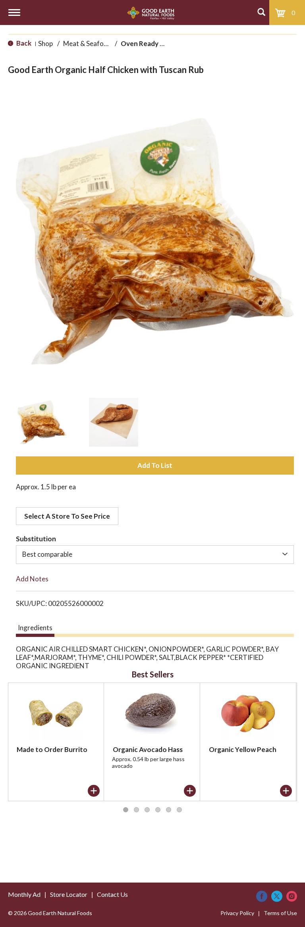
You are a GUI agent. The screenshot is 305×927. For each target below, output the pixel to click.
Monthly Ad (24, 894)
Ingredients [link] (35, 627)
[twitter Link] (276, 896)
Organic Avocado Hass (148, 749)
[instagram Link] (291, 896)
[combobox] (154, 554)
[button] (42, 422)
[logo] (150, 12)
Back (23, 43)
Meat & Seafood (87, 43)
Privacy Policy (237, 913)
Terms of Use (280, 913)
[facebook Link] (261, 896)
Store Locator (68, 894)
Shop (45, 43)
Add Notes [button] (32, 579)
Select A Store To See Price (67, 516)
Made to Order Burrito (52, 749)
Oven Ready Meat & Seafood (166, 43)
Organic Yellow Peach (242, 749)
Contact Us (112, 894)
